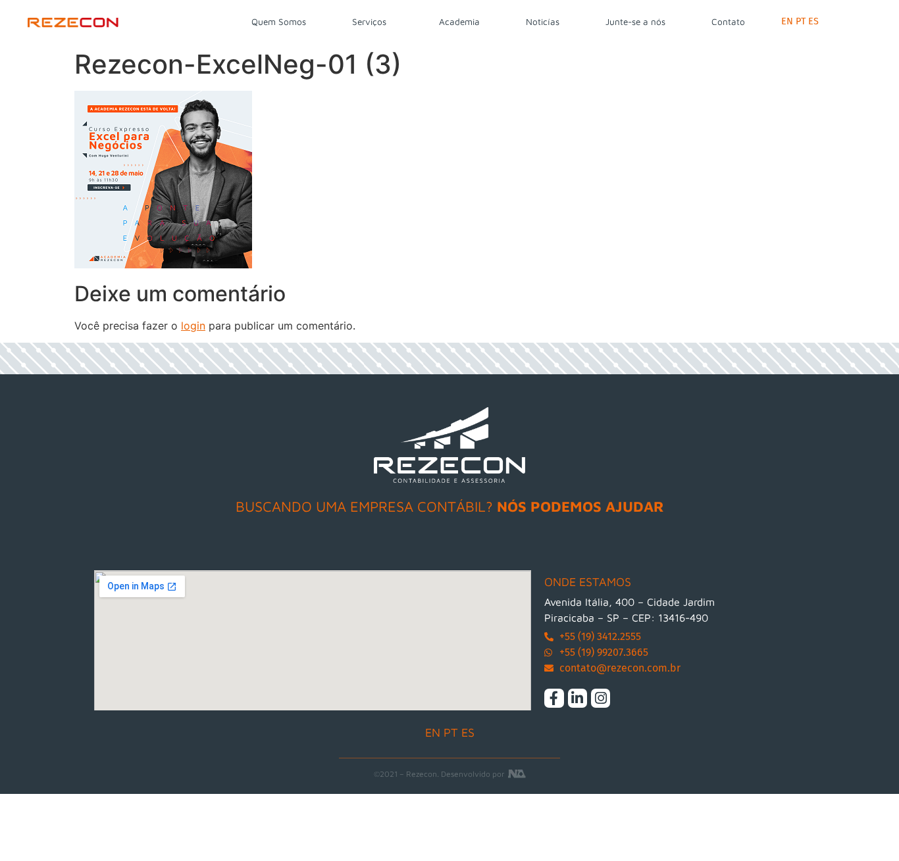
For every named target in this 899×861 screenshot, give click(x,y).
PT (801, 21)
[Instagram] (600, 698)
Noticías (542, 21)
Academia (459, 21)
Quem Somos (278, 21)
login (193, 325)
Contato (728, 21)
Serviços (369, 21)
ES (813, 21)
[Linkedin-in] (577, 698)
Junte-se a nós (635, 21)
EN (787, 21)
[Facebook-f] (553, 698)
